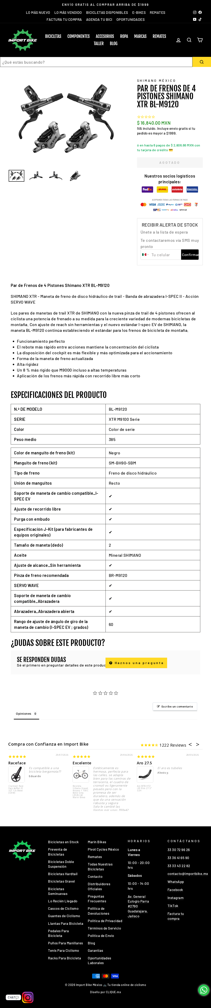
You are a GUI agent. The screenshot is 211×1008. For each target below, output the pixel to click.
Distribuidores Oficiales (99, 886)
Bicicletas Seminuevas (57, 891)
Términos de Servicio (104, 928)
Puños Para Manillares (65, 943)
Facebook (175, 890)
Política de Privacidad (105, 921)
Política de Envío (101, 935)
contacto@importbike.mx (188, 873)
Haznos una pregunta (138, 663)
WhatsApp (176, 881)
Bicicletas (53, 36)
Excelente (82, 762)
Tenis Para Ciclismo (63, 950)
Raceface (17, 762)
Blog (113, 43)
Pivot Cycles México (103, 849)
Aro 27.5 (144, 762)
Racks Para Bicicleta (64, 958)
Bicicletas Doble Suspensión (61, 864)
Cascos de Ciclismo (63, 908)
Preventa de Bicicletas (57, 851)
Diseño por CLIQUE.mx (105, 992)
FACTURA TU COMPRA (64, 19)
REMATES (157, 12)
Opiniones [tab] (23, 714)
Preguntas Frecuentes (97, 898)
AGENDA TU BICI (99, 19)
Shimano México (156, 80)
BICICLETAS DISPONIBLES (107, 12)
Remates (159, 36)
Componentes (78, 36)
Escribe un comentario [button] (177, 706)
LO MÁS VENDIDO (68, 12)
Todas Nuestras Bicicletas (100, 866)
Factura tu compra (176, 915)
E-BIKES (139, 12)
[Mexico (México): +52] (145, 255)
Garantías (95, 950)
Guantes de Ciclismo (64, 916)
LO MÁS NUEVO (38, 12)
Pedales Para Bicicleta (58, 933)
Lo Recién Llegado (62, 901)
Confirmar (190, 254)
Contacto (95, 876)
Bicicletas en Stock (63, 842)
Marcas (140, 36)
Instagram (176, 898)
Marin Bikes (97, 842)
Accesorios (105, 36)
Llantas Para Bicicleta (65, 923)
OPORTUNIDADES (130, 19)
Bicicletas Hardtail (63, 874)
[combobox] (96, 62)
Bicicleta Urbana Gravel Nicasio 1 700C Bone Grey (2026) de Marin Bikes (80, 792)
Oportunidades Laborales (99, 960)
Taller (99, 43)
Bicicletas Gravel (61, 881)
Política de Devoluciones (98, 910)
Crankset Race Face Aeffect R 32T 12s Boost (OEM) (15, 789)
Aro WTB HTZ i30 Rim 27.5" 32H (144, 788)
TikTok (173, 906)
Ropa (124, 36)
